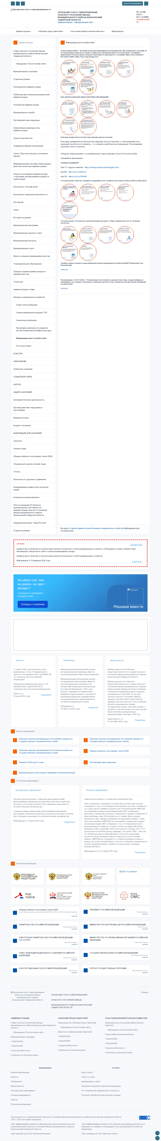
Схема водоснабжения (26, 320)
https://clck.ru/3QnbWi (78, 176)
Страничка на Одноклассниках (24, 1055)
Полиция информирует (97, 790)
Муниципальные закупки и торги (27, 233)
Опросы (14, 1100)
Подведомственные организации (28, 146)
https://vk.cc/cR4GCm (77, 172)
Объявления (69, 660)
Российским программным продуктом (126, 1124)
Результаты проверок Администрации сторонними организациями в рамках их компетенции (31, 176)
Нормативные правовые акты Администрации (26, 129)
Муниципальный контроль (24, 241)
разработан (21, 1134)
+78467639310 (17, 1041)
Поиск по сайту (88, 1077)
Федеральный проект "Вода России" (29, 523)
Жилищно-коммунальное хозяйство (29, 297)
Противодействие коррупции (26, 120)
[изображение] (70, 68)
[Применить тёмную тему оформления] (23, 4)
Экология (17, 441)
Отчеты (16, 472)
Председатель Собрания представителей (77, 1023)
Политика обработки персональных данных (101, 1095)
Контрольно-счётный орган (25, 187)
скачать (64, 269)
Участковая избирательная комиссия (126, 1018)
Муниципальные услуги (23, 248)
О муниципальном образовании (27, 264)
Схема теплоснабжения (26, 305)
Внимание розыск (21, 418)
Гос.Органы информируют (27, 781)
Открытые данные (21, 79)
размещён (91, 1134)
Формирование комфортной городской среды (30, 488)
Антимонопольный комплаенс (26, 497)
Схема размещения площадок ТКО (31, 312)
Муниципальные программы (25, 225)
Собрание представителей (73, 1018)
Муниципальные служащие (25, 71)
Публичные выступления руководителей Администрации (31, 95)
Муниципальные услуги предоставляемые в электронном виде (47, 773)
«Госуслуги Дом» (23, 346)
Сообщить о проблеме (33, 604)
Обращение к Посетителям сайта (31, 64)
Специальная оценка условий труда (29, 464)
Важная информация (25, 731)
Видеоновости (117, 660)
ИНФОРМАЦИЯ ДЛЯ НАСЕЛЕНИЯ (27, 433)
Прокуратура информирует (28, 790)
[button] (22, 31)
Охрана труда (19, 448)
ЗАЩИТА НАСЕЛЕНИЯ (22, 392)
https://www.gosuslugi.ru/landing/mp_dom (102, 167)
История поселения (22, 217)
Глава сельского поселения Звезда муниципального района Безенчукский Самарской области (30, 53)
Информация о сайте (91, 1081)
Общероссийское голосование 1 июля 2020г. (33, 456)
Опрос (16, 210)
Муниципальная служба (24, 112)
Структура (18, 282)
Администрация (26, 42)
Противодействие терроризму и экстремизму (28, 408)
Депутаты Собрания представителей (75, 1032)
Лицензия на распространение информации (101, 1086)
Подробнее (137, 562)
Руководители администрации (27, 87)
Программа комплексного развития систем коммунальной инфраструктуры (33, 329)
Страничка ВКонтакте (20, 1050)
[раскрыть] (146, 4)
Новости (20, 660)
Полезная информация (26, 863)
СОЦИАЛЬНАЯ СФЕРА (22, 377)
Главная (73, 528)
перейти (74, 916)
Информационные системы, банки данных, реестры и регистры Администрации (32, 165)
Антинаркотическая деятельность (28, 400)
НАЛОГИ (17, 384)
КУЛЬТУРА (18, 354)
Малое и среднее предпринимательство (31, 256)
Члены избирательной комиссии (119, 1034)
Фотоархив (18, 202)
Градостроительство (23, 138)
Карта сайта (87, 1072)
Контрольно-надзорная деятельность (30, 194)
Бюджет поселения (22, 425)
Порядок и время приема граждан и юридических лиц (29, 272)
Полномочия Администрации (26, 105)
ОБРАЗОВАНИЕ (19, 361)
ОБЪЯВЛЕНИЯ (136, 545)
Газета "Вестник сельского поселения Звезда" (30, 154)
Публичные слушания (22, 369)
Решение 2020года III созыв (31, 762)
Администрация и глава (24, 289)
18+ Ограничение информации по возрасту (101, 1090)
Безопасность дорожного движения (29, 479)
